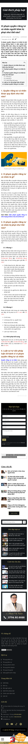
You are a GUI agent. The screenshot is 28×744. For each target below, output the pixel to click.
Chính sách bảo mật (9, 693)
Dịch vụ (5, 685)
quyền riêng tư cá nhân (20, 455)
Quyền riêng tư (9, 455)
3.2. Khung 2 (8, 78)
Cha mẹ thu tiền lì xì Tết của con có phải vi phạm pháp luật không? (17, 539)
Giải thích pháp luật (6, 37)
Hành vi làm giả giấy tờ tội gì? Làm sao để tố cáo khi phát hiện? (17, 544)
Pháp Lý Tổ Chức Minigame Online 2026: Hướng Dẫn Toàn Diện (17, 506)
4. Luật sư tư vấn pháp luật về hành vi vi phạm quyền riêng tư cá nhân (13, 83)
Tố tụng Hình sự (7, 659)
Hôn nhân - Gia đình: (12, 716)
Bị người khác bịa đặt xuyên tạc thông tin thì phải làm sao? (17, 554)
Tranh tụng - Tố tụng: (12, 714)
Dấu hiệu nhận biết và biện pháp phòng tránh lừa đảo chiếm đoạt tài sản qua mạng (17, 572)
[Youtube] (12, 724)
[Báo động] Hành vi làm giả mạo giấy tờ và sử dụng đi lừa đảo (17, 581)
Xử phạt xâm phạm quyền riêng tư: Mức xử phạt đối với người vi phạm (17, 478)
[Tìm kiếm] (24, 522)
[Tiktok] (16, 724)
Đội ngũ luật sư (7, 688)
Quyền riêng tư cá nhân (9, 360)
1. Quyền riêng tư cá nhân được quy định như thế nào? (13, 66)
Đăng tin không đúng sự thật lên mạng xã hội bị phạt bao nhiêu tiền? (17, 492)
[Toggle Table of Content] (24, 63)
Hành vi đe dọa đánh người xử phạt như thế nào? (16, 549)
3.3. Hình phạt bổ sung (11, 80)
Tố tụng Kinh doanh (9, 667)
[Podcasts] (21, 724)
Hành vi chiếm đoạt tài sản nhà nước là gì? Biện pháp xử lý (17, 485)
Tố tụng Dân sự (7, 662)
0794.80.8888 (7, 742)
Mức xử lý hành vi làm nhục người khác (16, 472)
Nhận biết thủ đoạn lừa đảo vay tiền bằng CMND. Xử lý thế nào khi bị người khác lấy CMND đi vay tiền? (17, 576)
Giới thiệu (6, 683)
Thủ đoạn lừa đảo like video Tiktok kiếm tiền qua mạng (16, 586)
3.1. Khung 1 (8, 76)
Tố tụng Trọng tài (8, 670)
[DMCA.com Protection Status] (14, 650)
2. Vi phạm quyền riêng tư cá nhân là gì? (13, 70)
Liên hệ (5, 696)
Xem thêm (14, 513)
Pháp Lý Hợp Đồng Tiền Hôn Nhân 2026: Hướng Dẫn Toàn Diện (17, 499)
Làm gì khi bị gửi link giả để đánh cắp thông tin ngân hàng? (17, 567)
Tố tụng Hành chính (9, 665)
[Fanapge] (7, 724)
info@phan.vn (6, 719)
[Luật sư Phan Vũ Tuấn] (14, 606)
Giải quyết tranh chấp (9, 673)
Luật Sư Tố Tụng (9, 730)
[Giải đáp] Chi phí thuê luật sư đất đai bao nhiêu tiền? (16, 534)
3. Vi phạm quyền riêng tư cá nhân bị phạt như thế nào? (13, 74)
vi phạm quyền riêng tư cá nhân (9, 457)
